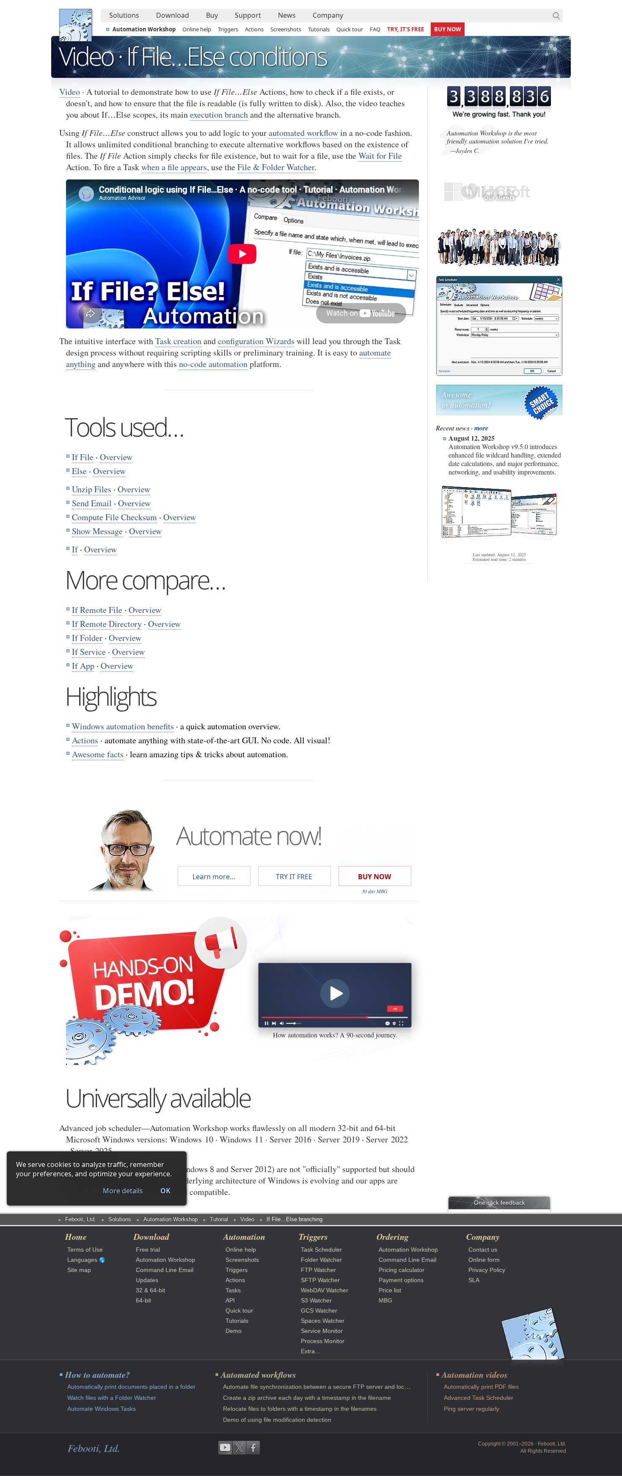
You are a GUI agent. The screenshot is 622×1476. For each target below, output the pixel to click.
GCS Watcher (319, 1310)
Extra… (311, 1351)
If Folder (87, 637)
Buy (212, 15)
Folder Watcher (321, 1259)
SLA (473, 1280)
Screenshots (285, 29)
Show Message (97, 531)
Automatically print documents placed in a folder (131, 1386)
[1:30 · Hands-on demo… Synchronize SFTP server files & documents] (334, 995)
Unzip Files (91, 489)
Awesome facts (98, 754)
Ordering (393, 1236)
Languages (82, 1259)
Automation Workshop (144, 29)
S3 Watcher (316, 1300)
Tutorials (319, 29)
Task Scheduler (321, 1249)
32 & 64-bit (150, 1290)
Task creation (178, 341)
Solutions (124, 15)
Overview (116, 457)
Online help (196, 29)
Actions (254, 29)
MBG (385, 1300)
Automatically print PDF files (481, 1386)
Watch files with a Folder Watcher (111, 1397)
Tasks (233, 1290)
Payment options (401, 1280)
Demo (234, 1330)
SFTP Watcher (320, 1280)
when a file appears (174, 167)
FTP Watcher (318, 1269)
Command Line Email (164, 1269)
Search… (556, 15)
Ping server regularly (471, 1408)
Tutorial (219, 1219)
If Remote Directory (107, 623)
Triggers (228, 29)
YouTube (225, 1447)
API (230, 1300)
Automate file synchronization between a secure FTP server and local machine (328, 1386)
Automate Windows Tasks (101, 1408)
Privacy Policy (486, 1269)
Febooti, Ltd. (75, 25)
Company (328, 15)
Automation (244, 1236)
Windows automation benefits (123, 726)
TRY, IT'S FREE (405, 29)
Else (79, 471)
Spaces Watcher (322, 1320)
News (287, 15)
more (481, 428)
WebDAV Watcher (324, 1290)
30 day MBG (375, 891)
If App (83, 665)
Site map (79, 1269)
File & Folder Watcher (275, 167)
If (75, 549)
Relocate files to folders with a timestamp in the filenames (300, 1408)
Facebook (253, 1447)
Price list (390, 1290)
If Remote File (97, 609)
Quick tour (349, 29)
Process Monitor (322, 1341)
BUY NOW (447, 29)
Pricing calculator (401, 1269)
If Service (89, 651)
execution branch (219, 114)
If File (83, 457)
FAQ (375, 29)
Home (76, 1236)
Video (69, 91)
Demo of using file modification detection (277, 1419)
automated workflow (303, 132)
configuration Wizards (256, 341)
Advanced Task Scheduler (478, 1397)
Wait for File (380, 155)
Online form (484, 1259)
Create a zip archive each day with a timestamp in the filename (307, 1397)
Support (248, 15)
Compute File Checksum (114, 517)
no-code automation (213, 364)
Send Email (92, 503)
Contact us (482, 1249)
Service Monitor (322, 1330)
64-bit (143, 1300)
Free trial (148, 1249)
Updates (147, 1280)
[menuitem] (124, 15)
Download (172, 15)
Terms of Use (85, 1249)
